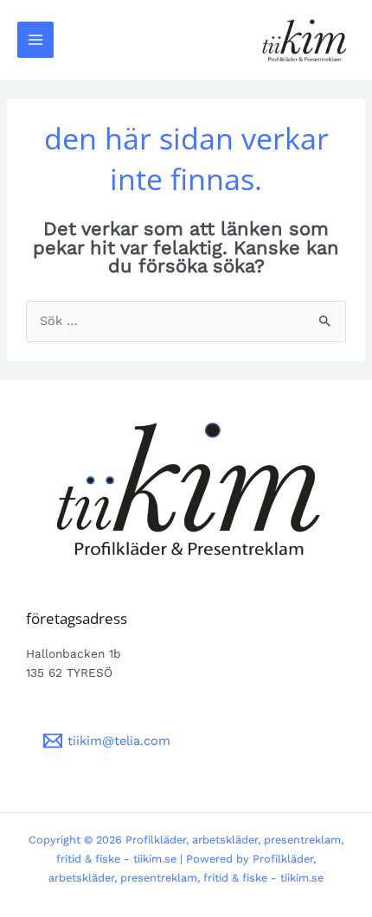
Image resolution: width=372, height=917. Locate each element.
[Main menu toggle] (35, 40)
